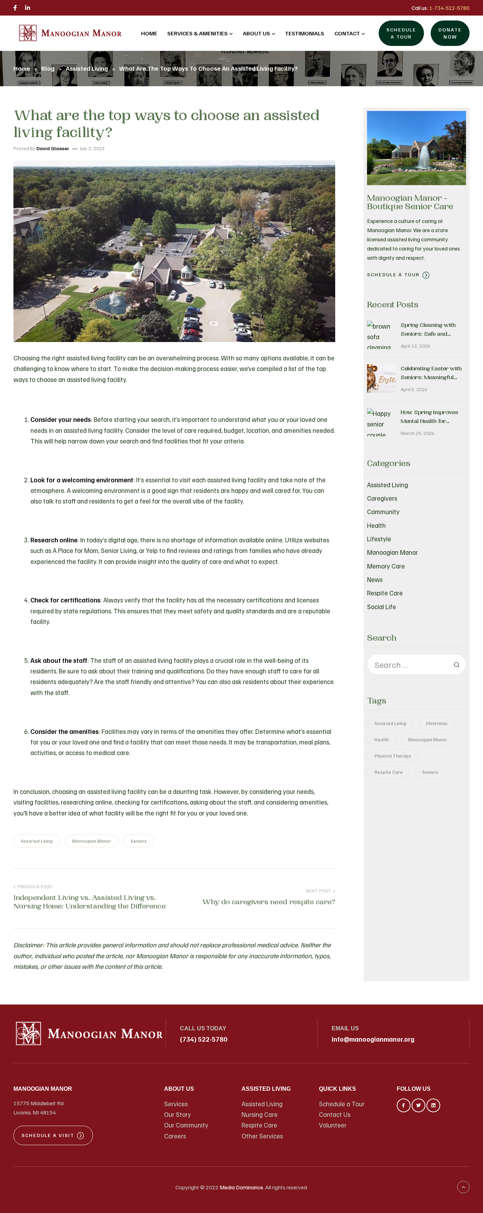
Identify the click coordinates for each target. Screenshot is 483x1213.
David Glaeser (52, 148)
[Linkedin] (433, 1105)
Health (376, 525)
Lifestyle (379, 539)
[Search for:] (416, 664)
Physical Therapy (392, 756)
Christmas (437, 723)
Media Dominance (241, 1187)
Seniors (138, 841)
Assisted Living (37, 841)
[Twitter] (418, 1105)
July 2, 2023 (92, 148)
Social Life (381, 606)
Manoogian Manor (91, 841)
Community (383, 511)
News (375, 579)
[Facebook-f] (404, 1105)
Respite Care (385, 593)
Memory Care (386, 566)
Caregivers (382, 498)
